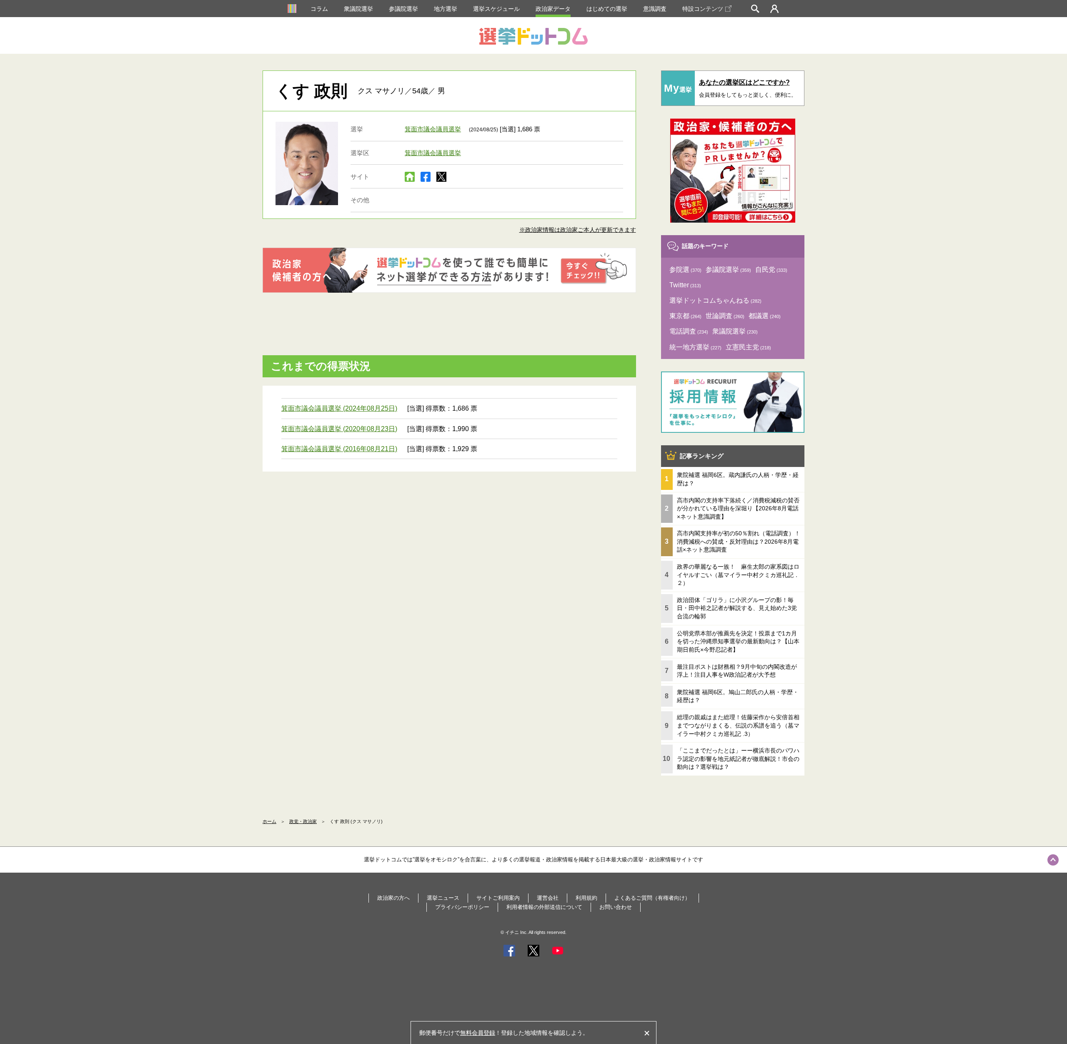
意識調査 (654, 8)
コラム (319, 8)
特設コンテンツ (702, 8)
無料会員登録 (477, 1032)
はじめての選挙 (606, 8)
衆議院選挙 (358, 8)
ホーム (269, 821)
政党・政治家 (303, 821)
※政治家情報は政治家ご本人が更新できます (577, 229)
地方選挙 (445, 8)
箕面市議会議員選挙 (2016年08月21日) (339, 448)
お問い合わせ (615, 907)
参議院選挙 (403, 8)
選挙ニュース (443, 898)
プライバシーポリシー (462, 907)
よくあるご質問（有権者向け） (652, 898)
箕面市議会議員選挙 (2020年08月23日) (339, 428)
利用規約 (586, 898)
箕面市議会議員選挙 (433, 129)
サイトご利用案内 (498, 898)
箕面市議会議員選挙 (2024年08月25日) (339, 408)
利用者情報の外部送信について (544, 907)
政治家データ (553, 8)
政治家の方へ (393, 898)
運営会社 (548, 898)
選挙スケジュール (496, 8)
